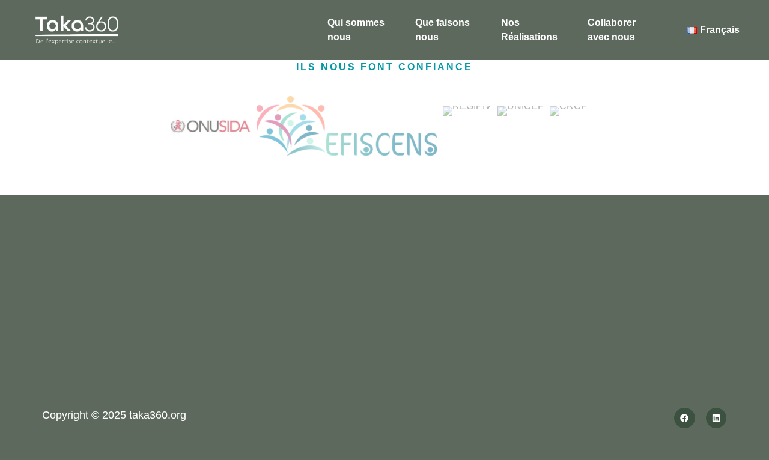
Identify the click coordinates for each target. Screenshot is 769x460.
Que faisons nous (442, 29)
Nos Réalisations (529, 29)
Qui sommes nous (355, 29)
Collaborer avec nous (612, 29)
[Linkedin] (716, 418)
